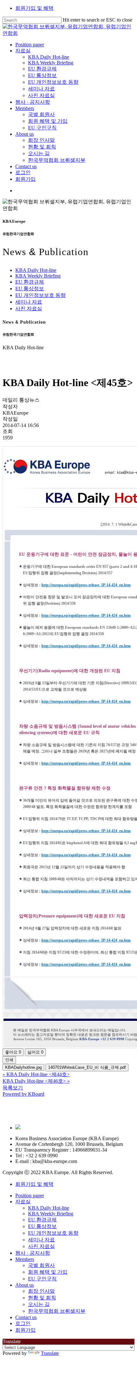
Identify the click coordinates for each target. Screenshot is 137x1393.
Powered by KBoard (23, 1094)
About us (24, 1285)
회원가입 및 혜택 (34, 8)
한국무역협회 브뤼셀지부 (56, 1311)
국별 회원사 (41, 1265)
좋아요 (13, 1052)
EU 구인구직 (42, 1278)
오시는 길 (39, 1304)
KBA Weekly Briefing (38, 276)
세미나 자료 (28, 302)
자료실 (23, 1201)
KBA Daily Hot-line (35, 270)
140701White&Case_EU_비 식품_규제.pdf (87, 1067)
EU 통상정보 (29, 288)
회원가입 (25, 1330)
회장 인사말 (41, 1291)
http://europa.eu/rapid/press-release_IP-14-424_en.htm (86, 585)
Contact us (26, 1317)
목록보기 (13, 1087)
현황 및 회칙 (42, 1297)
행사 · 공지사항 (32, 1253)
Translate (50, 1353)
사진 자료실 (28, 308)
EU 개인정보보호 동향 (40, 295)
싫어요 (35, 1052)
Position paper (29, 1195)
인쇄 (9, 1059)
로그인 (23, 1323)
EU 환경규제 (29, 282)
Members (24, 1259)
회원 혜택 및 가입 (48, 1272)
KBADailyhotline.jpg (23, 1067)
